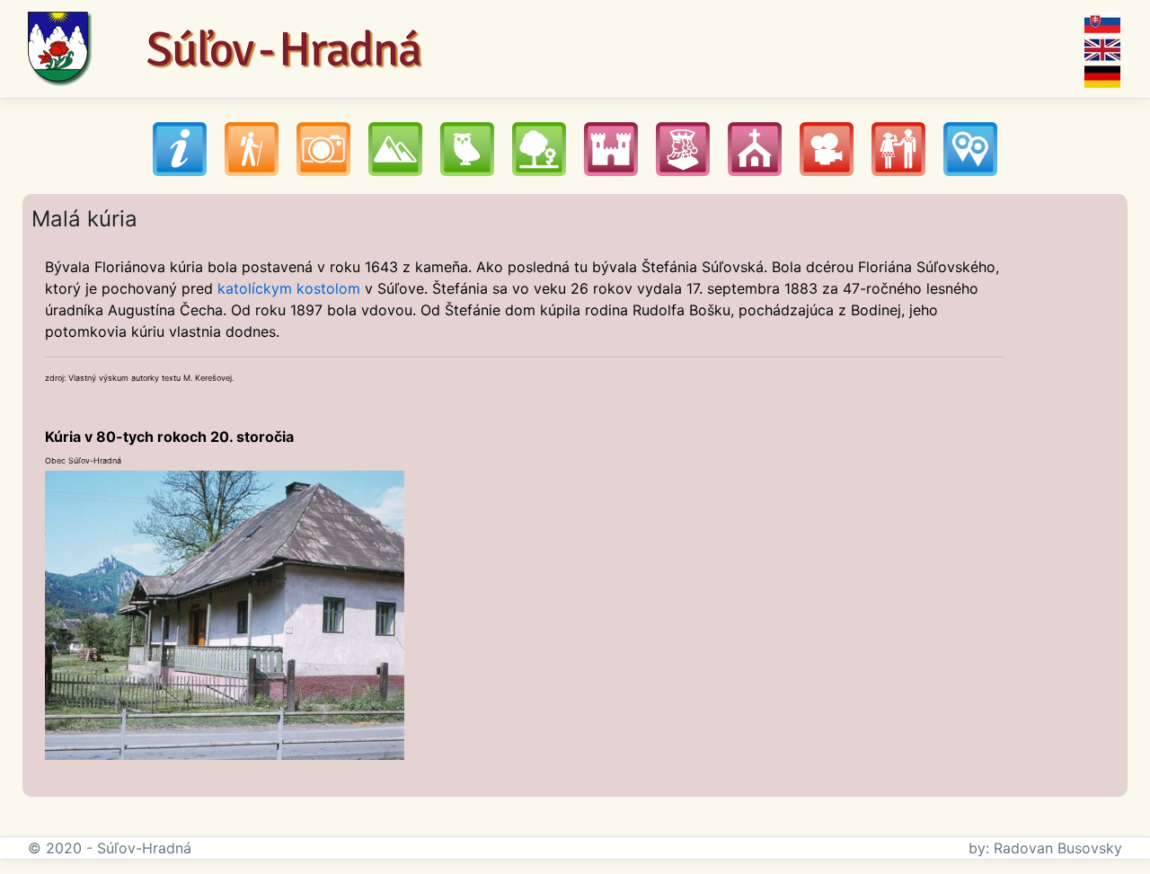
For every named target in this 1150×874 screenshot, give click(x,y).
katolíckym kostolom (288, 288)
